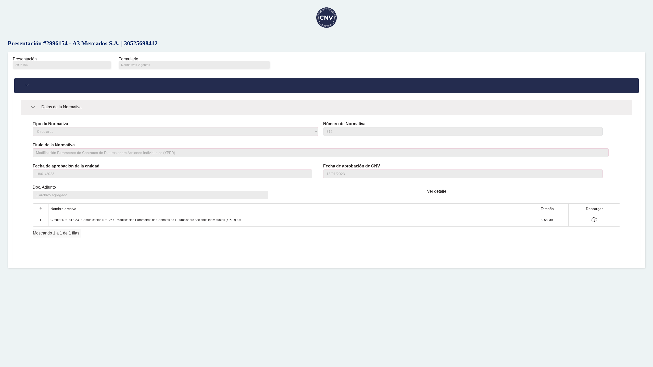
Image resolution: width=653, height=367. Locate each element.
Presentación (25, 59)
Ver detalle (436, 191)
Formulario (128, 59)
